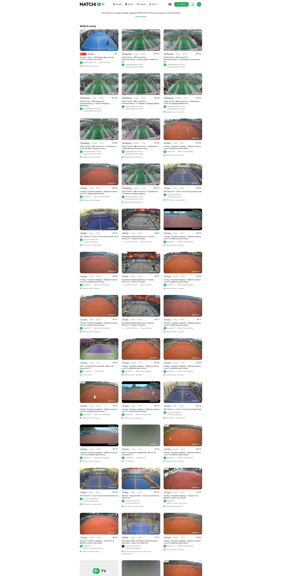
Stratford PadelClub (174, 195)
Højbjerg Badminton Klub (134, 67)
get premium (140, 16)
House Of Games (131, 242)
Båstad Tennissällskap (185, 151)
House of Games (146, 242)
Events (130, 4)
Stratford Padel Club (174, 197)
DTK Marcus (87, 371)
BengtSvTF (171, 151)
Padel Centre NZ (104, 62)
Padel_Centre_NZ (89, 62)
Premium (143, 4)
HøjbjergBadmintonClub (134, 65)
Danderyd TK (99, 371)
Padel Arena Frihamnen (133, 548)
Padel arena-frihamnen (133, 546)
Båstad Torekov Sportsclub (177, 503)
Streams (119, 4)
